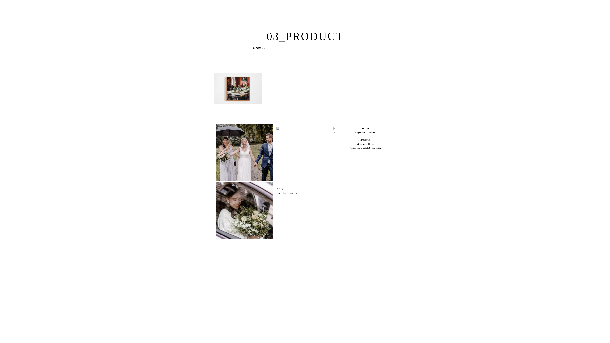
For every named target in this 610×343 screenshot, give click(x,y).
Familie (326, 5)
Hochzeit (317, 5)
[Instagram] (341, 157)
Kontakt (345, 5)
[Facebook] (349, 157)
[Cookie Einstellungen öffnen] (7, 339)
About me (336, 5)
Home (309, 5)
